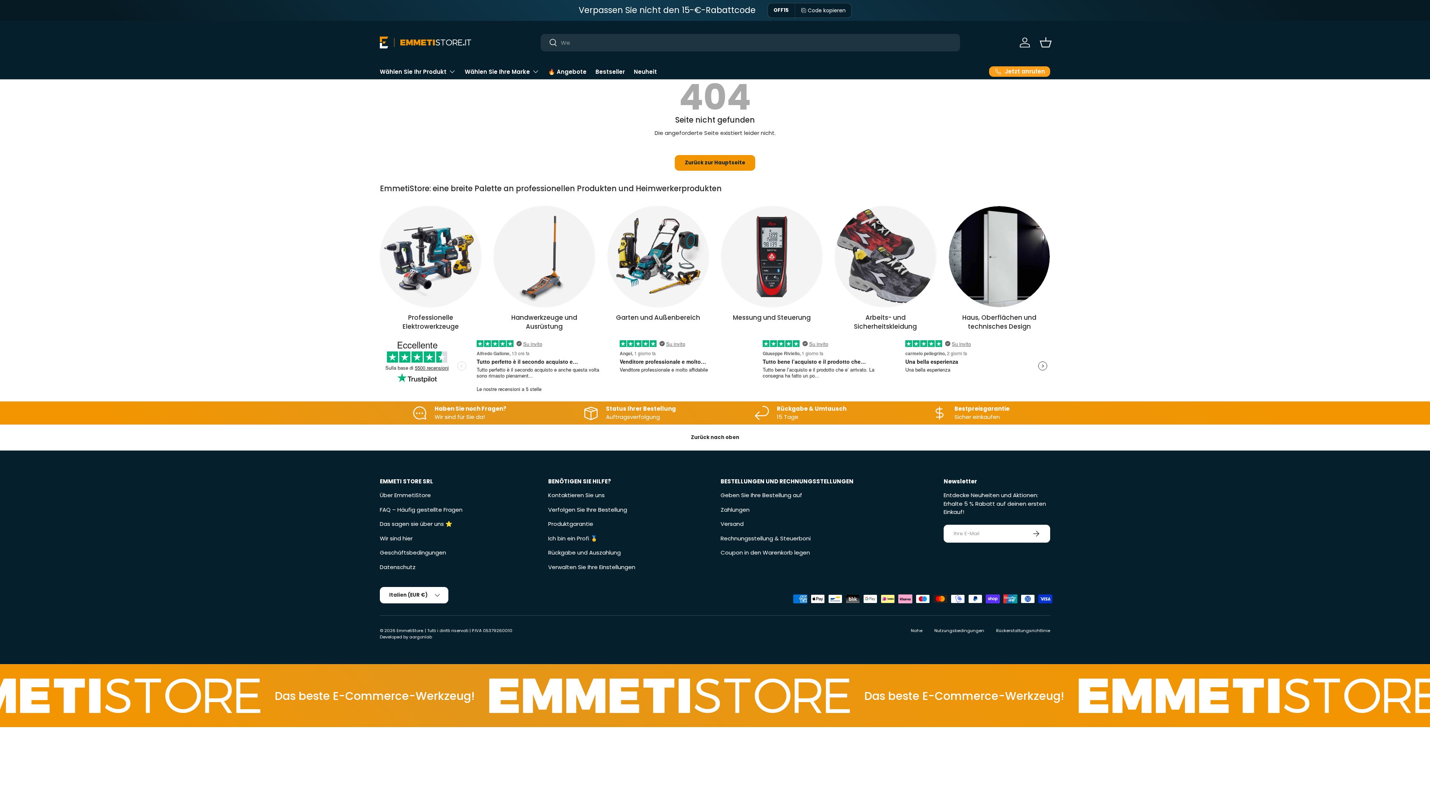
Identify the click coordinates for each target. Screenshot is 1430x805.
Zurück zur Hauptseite (715, 162)
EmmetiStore (410, 631)
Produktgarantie (570, 524)
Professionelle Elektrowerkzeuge (431, 322)
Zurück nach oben (715, 437)
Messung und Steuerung (772, 317)
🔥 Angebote (567, 72)
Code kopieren (827, 10)
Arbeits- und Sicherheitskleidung (885, 322)
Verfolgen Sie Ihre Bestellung (587, 510)
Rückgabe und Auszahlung (584, 552)
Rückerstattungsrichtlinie (1023, 631)
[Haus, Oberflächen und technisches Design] (999, 256)
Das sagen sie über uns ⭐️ (416, 524)
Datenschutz (398, 567)
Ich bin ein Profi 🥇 (573, 538)
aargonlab (420, 637)
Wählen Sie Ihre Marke (497, 72)
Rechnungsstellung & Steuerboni (766, 538)
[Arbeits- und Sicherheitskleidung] (885, 256)
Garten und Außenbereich (658, 317)
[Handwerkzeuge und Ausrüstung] (544, 256)
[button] (1045, 42)
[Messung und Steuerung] (771, 256)
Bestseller (610, 72)
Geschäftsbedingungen (413, 552)
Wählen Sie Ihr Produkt (413, 72)
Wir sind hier (396, 538)
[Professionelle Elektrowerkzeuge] (430, 256)
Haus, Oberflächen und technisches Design (999, 322)
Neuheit (645, 72)
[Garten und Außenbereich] (658, 256)
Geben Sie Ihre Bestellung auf (761, 495)
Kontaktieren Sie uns (576, 495)
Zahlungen (735, 510)
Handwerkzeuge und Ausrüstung (544, 322)
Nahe (916, 631)
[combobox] (750, 42)
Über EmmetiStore (405, 495)
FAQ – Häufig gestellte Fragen (421, 510)
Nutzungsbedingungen (959, 631)
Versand (732, 524)
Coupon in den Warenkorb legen (765, 552)
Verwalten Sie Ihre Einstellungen (591, 567)
